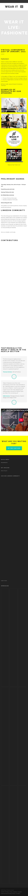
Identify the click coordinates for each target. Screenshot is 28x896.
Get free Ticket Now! (14, 448)
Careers (15, 891)
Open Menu (21, 6)
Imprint (19, 891)
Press (11, 891)
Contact (18, 893)
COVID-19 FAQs (5, 891)
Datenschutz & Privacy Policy (8, 893)
